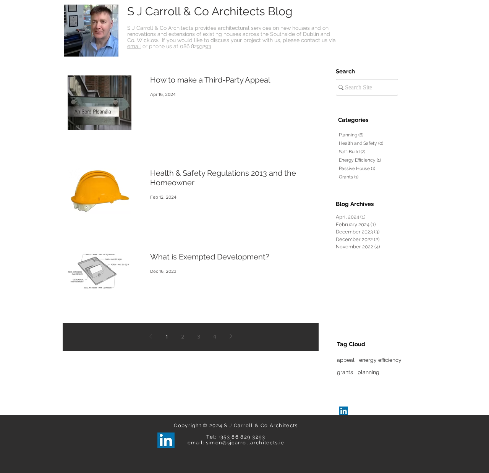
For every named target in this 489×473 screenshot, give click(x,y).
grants (345, 372)
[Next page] (231, 336)
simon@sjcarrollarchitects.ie (245, 442)
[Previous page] (150, 336)
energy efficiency (380, 360)
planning (368, 372)
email (134, 46)
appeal (346, 360)
